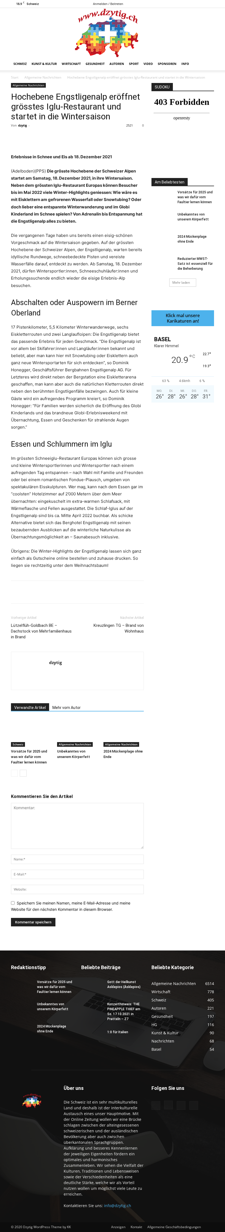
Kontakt (136, 1227)
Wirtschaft (71, 64)
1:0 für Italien (117, 1032)
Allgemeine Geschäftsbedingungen (174, 1227)
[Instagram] (192, 4)
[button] (207, 64)
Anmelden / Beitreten (108, 4)
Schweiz (20, 64)
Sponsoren (167, 64)
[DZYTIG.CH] (112, 32)
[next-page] (23, 773)
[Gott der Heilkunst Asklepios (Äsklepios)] (92, 987)
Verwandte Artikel (30, 707)
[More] (125, 137)
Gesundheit (95, 64)
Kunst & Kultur (44, 64)
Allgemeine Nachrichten (42, 77)
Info (185, 64)
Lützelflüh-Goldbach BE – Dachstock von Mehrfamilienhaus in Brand (41, 631)
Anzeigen (118, 1227)
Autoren (116, 64)
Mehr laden (181, 282)
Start (14, 77)
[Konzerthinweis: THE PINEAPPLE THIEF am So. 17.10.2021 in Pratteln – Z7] (92, 1009)
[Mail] (201, 4)
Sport (134, 64)
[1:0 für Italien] (92, 1037)
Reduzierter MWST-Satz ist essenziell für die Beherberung (195, 264)
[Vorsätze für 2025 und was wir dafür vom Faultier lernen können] (31, 732)
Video (148, 64)
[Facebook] (183, 4)
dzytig (22, 125)
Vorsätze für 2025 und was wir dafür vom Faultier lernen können (29, 756)
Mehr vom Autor (66, 707)
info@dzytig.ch (117, 1205)
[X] (210, 4)
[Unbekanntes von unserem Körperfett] (77, 732)
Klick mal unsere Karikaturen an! (183, 318)
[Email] (112, 137)
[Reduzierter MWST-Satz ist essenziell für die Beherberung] (162, 264)
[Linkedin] (100, 137)
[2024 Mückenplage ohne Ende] (123, 732)
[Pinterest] (74, 137)
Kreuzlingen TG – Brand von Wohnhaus (119, 628)
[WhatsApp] (87, 137)
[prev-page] (14, 773)
